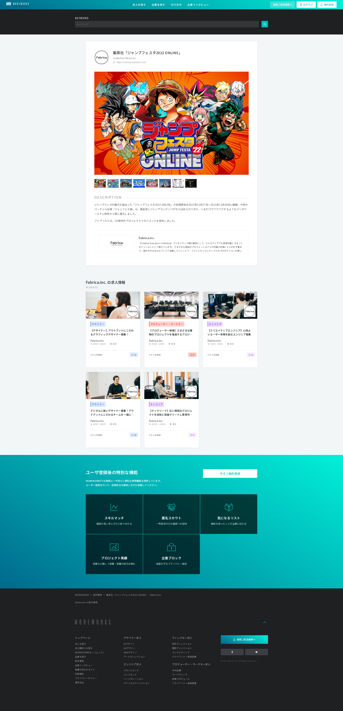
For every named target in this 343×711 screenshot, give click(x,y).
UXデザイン (129, 648)
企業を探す (158, 4)
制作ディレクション (182, 643)
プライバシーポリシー (86, 678)
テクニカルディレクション (137, 683)
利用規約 (79, 673)
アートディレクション (134, 656)
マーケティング (179, 674)
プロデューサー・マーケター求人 (191, 664)
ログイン (308, 4)
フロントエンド (131, 670)
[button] (264, 622)
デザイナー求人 (132, 638)
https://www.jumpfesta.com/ (131, 62)
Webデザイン (130, 652)
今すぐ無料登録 (230, 473)
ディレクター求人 (182, 638)
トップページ (82, 638)
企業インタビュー (198, 4)
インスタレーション (133, 678)
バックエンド (130, 674)
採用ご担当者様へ (282, 4)
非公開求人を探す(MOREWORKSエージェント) (89, 650)
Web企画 (176, 670)
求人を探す (139, 4)
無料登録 (329, 4)
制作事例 (176, 4)
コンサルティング (181, 652)
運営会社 (79, 682)
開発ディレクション (182, 648)
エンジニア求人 (132, 664)
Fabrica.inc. (130, 58)
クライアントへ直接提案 (184, 656)
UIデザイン (129, 643)
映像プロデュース (181, 678)
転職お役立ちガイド (85, 669)
